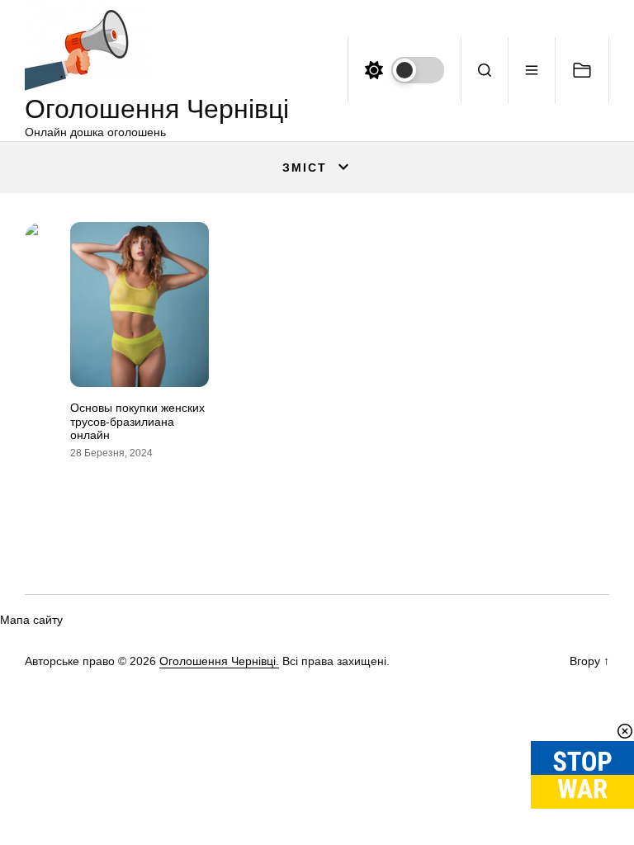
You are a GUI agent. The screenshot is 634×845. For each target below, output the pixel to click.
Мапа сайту (31, 619)
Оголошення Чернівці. (219, 661)
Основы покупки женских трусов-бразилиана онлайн (137, 421)
